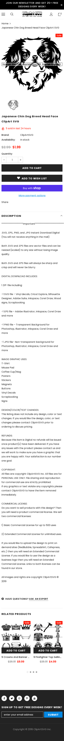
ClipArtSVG (26, 135)
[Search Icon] (11, 14)
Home (4, 23)
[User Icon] (51, 14)
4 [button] (36, 672)
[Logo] (32, 14)
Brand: (5, 135)
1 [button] (27, 672)
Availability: (8, 139)
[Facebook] (4, 698)
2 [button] (30, 672)
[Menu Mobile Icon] (3, 14)
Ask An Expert (38, 599)
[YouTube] (34, 698)
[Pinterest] (27, 698)
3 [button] (33, 672)
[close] (61, 4)
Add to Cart (16, 650)
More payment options (32, 195)
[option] (32, 64)
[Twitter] (11, 698)
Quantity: (7, 153)
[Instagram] (19, 698)
